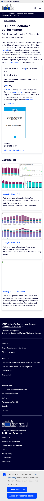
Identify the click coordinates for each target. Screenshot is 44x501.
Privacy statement (8, 352)
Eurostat (5, 410)
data (6, 86)
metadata (5, 50)
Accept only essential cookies (22, 496)
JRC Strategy (6, 371)
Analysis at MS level (11, 243)
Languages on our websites (12, 445)
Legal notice (6, 458)
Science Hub (6, 375)
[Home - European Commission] (8, 7)
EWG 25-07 (17, 92)
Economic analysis (12, 62)
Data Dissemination (10, 20)
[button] (7, 150)
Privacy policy (7, 454)
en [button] (35, 8)
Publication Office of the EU (12, 394)
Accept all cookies (17, 490)
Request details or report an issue (14, 348)
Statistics (5, 406)
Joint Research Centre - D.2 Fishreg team (17, 367)
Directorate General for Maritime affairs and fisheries (21, 363)
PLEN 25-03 (29, 100)
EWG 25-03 (8, 90)
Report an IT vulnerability (11, 441)
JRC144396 (10, 104)
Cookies (5, 449)
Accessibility (6, 462)
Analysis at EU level (11, 194)
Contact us (6, 437)
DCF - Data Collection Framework (14, 390)
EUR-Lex (5, 398)
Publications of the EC (10, 402)
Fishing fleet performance (14, 291)
